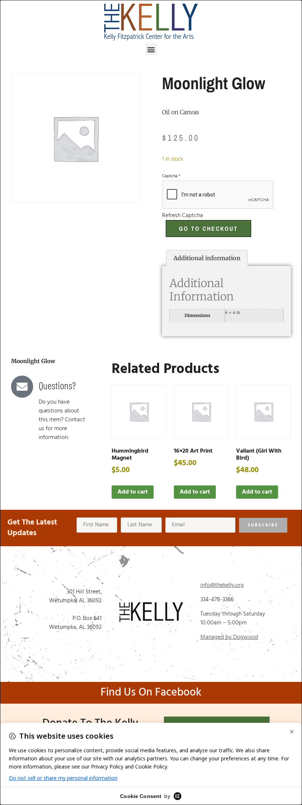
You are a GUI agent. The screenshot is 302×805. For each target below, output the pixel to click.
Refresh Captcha (182, 215)
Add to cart (132, 492)
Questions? (57, 385)
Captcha (171, 176)
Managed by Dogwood (229, 637)
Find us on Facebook (151, 692)
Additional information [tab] (206, 258)
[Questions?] (22, 387)
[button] (151, 49)
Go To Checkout (208, 228)
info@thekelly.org (222, 585)
